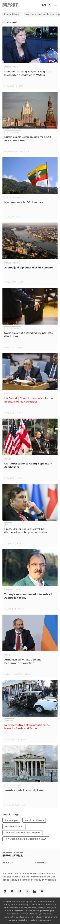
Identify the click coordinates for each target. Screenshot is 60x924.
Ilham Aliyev (11, 14)
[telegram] (19, 891)
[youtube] (41, 891)
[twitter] (27, 891)
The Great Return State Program (22, 832)
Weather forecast (14, 826)
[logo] (10, 5)
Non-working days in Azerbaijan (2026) (25, 838)
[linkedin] (34, 891)
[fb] (4, 891)
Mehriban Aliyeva (34, 820)
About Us (7, 862)
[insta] (12, 891)
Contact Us (41, 862)
